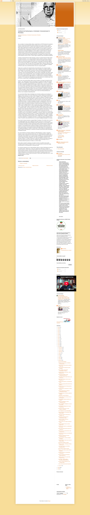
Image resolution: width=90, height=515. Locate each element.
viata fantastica (60, 114)
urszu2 (59, 120)
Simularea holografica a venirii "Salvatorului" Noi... (63, 402)
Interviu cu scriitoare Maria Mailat (68, 488)
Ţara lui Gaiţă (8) (65, 92)
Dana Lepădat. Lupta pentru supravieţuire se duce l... (63, 370)
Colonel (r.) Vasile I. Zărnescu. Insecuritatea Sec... (63, 420)
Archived (59, 51)
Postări (59, 30)
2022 (59, 330)
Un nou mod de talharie (62, 361)
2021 (59, 331)
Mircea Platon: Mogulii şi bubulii (63, 448)
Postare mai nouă (21, 165)
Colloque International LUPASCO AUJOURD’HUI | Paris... (64, 391)
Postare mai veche (49, 165)
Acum (59, 100)
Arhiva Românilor (61, 295)
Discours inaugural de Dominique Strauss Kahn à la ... (64, 455)
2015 (59, 338)
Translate (64, 494)
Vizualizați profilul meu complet (66, 250)
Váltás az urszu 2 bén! (66, 121)
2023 (59, 328)
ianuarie (60, 465)
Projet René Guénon (61, 56)
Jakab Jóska (60, 75)
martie (60, 358)
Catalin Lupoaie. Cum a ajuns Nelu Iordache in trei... (64, 457)
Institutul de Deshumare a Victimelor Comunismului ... (64, 363)
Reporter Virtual (60, 50)
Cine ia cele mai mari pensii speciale (64, 463)
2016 (59, 337)
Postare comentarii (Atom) (27, 167)
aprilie (60, 357)
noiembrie (60, 348)
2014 (59, 340)
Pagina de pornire (35, 165)
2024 (59, 327)
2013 (59, 341)
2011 (59, 344)
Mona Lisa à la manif (61, 136)
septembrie (61, 351)
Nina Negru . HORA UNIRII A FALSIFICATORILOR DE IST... (63, 460)
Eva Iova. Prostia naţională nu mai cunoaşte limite (64, 462)
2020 (59, 333)
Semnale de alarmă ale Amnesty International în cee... (63, 436)
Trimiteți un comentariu (23, 163)
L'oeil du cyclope (61, 135)
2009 (59, 467)
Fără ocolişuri (60, 139)
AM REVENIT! (60, 115)
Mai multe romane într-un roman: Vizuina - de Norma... (63, 409)
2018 (59, 334)
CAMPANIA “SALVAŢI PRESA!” (63, 395)
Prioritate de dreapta (61, 37)
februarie (60, 360)
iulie (59, 354)
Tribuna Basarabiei (61, 148)
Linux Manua (60, 153)
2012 (59, 343)
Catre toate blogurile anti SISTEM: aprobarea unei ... (64, 446)
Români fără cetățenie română (63, 442)
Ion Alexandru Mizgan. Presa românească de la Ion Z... (63, 375)
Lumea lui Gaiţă (60, 91)
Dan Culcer (64, 248)
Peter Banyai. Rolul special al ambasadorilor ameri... (63, 417)
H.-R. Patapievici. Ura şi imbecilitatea (64, 410)
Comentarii (60, 32)
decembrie (60, 347)
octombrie (60, 350)
